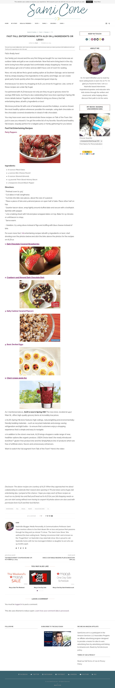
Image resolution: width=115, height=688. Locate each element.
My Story (14, 23)
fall (17, 508)
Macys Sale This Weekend (16, 587)
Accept (89, 2)
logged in (18, 604)
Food (40, 32)
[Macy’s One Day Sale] (40, 577)
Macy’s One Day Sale (40, 587)
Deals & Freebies (25, 23)
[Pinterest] (92, 39)
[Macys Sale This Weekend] (16, 577)
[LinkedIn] (95, 39)
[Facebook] (87, 39)
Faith (36, 23)
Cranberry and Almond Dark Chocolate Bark (25, 277)
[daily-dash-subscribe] (57, 638)
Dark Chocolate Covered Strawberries (23, 244)
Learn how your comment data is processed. (52, 611)
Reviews (53, 23)
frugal (23, 508)
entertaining (9, 508)
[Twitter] (89, 39)
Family (44, 23)
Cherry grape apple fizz (17, 378)
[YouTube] (97, 39)
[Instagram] (100, 39)
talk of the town (39, 508)
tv (48, 508)
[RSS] (103, 39)
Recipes (46, 32)
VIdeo (62, 23)
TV (52, 32)
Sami (36, 43)
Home (6, 23)
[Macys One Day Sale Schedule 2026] (63, 577)
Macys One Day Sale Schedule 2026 (63, 587)
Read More (97, 1)
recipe (30, 508)
